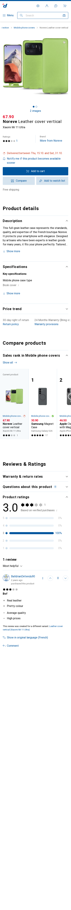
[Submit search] (21, 15)
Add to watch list (54, 180)
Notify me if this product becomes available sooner (34, 160)
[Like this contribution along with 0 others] (50, 578)
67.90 (8, 116)
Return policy (11, 324)
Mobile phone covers (24, 27)
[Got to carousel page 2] (36, 107)
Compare (21, 180)
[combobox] (13, 566)
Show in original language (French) (27, 637)
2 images (35, 110)
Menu (10, 15)
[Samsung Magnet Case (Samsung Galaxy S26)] (42, 404)
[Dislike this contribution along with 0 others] (65, 578)
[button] (35, 153)
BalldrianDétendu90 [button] (23, 576)
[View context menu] (42, 578)
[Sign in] (46, 5)
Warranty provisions (46, 324)
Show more (13, 251)
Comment (13, 645)
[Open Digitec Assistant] (56, 6)
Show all (8, 362)
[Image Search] (64, 15)
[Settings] (38, 6)
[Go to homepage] (5, 6)
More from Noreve (51, 138)
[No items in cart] (65, 6)
